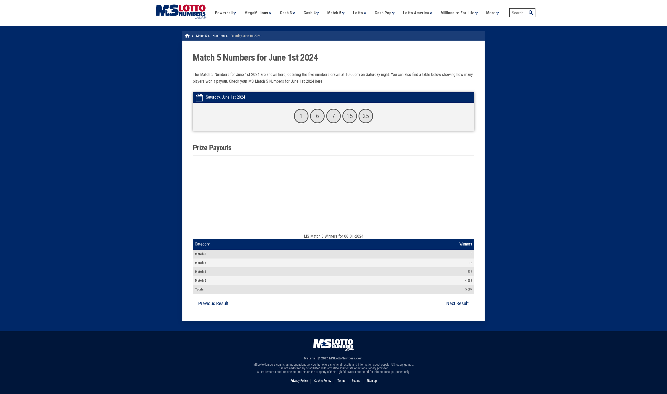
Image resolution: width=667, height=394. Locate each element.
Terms (341, 381)
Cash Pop (383, 12)
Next (457, 303)
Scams (356, 381)
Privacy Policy (299, 381)
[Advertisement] (333, 194)
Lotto (358, 12)
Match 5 (334, 12)
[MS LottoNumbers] (181, 2)
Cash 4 (310, 12)
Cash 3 (286, 12)
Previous (213, 303)
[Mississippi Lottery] (187, 36)
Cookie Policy (322, 381)
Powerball (224, 12)
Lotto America (416, 12)
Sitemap (372, 381)
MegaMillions (256, 12)
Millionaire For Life (457, 12)
